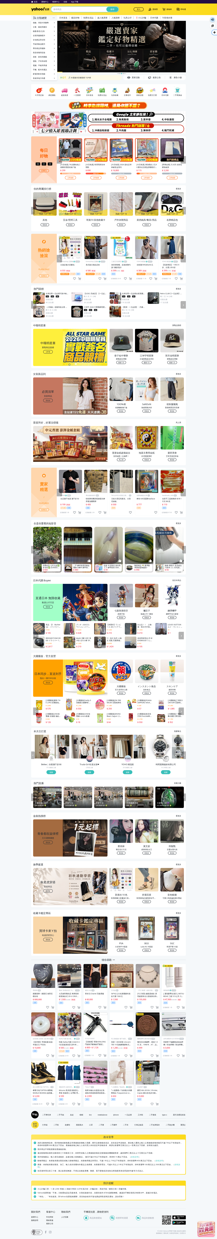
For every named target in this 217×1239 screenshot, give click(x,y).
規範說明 (135, 1157)
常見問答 (49, 1217)
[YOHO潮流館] (127, 758)
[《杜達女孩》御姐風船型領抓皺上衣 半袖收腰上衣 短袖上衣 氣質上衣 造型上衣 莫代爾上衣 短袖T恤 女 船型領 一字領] (101, 740)
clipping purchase (79, 278)
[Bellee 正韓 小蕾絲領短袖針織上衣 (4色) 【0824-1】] (63, 752)
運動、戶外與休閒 (40, 61)
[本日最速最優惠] (206, 1229)
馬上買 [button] (121, 460)
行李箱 (44, 1124)
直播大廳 (177, 783)
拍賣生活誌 (88, 17)
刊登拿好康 (167, 17)
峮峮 (81, 1114)
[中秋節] (173, 117)
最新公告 (49, 1223)
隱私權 (166, 1233)
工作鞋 (140, 1114)
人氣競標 (116, 17)
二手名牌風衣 (154, 1124)
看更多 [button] (48, 400)
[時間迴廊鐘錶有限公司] (166, 758)
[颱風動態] (121, 117)
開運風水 (79, 1124)
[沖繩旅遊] (95, 128)
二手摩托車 (46, 1114)
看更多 (178, 188)
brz (90, 1114)
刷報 (34, 1114)
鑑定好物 (75, 17)
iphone (116, 1114)
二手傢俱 (152, 1114)
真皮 (72, 1114)
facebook (45, 1232)
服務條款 (159, 1233)
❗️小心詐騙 (141, 17)
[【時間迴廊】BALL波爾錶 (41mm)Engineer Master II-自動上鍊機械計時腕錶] (178, 752)
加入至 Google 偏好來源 (212, 25)
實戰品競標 (176, 325)
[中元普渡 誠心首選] (121, 46)
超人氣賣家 (102, 17)
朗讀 (212, 19)
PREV (33, 211)
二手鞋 (56, 1124)
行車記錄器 (138, 1124)
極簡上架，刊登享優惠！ (78, 77)
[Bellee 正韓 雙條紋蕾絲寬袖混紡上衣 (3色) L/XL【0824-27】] (45, 746)
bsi (36, 1232)
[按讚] (59, 561)
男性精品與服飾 (39, 48)
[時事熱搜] (108, 105)
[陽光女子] (95, 117)
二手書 (101, 1124)
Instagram (50, 1232)
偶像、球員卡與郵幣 (41, 22)
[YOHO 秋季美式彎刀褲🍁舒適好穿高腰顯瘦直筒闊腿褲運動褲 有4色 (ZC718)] (140, 752)
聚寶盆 (183, 1124)
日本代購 (154, 17)
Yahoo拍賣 (40, 9)
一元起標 (128, 1114)
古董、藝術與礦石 (40, 27)
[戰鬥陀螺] (173, 128)
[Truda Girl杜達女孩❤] (89, 758)
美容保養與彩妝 (39, 52)
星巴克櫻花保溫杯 (180, 1114)
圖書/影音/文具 (39, 31)
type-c (164, 1114)
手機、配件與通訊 (40, 69)
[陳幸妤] (147, 128)
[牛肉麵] (121, 128)
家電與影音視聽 (39, 74)
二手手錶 (60, 1114)
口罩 (91, 1124)
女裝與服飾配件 (39, 35)
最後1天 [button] (121, 362)
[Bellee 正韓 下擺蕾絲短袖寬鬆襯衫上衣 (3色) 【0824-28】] (63, 740)
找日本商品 (176, 580)
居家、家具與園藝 (40, 57)
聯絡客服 (49, 1220)
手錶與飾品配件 (39, 44)
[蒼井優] (147, 117)
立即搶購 (70, 178)
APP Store (179, 1217)
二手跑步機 (170, 1124)
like (74, 278)
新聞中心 (34, 1217)
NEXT (184, 211)
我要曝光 (44, 171)
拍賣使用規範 (173, 1233)
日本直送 (63, 17)
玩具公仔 (128, 17)
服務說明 (34, 1220)
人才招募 (64, 1217)
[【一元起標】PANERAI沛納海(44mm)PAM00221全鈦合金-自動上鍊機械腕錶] (160, 746)
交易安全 (183, 1233)
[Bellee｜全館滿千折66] (51, 758)
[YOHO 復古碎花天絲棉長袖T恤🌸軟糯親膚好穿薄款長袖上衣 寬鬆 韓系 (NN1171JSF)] (140, 740)
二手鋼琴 (113, 1124)
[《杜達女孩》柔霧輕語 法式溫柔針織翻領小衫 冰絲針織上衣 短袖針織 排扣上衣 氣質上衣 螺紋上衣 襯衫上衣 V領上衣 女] (83, 746)
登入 (138, 9)
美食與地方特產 (39, 78)
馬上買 (178, 422)
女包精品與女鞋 (39, 40)
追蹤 (51, 772)
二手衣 (125, 1124)
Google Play (179, 1223)
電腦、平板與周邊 (40, 65)
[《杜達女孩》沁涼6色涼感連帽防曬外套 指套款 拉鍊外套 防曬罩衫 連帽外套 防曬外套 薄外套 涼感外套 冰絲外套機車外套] (101, 752)
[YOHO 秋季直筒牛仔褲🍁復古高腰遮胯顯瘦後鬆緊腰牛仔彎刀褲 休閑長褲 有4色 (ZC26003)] (121, 746)
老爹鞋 (67, 1124)
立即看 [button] (48, 352)
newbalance (102, 1114)
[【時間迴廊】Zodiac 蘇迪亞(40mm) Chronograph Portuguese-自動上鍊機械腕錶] (178, 740)
